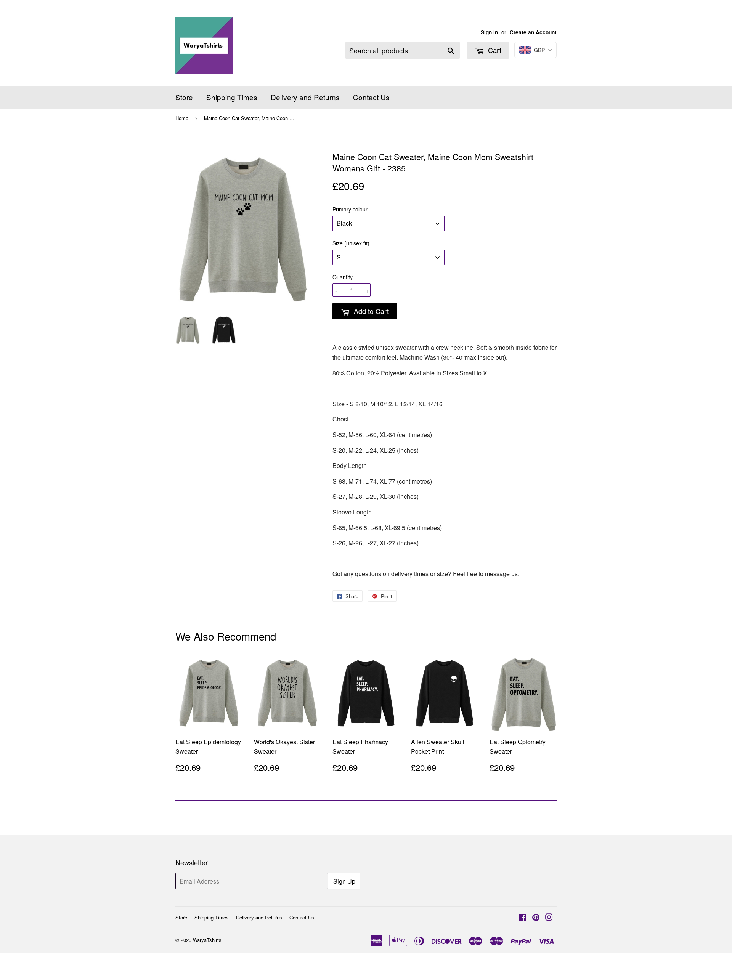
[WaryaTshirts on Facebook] (522, 917)
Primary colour (350, 209)
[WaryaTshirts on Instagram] (549, 917)
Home (181, 118)
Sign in (489, 32)
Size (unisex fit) (350, 243)
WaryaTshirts (207, 939)
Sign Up (344, 881)
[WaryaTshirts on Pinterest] (536, 917)
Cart (493, 50)
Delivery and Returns (305, 97)
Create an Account (533, 32)
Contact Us (371, 97)
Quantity (342, 277)
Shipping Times (231, 97)
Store (184, 97)
